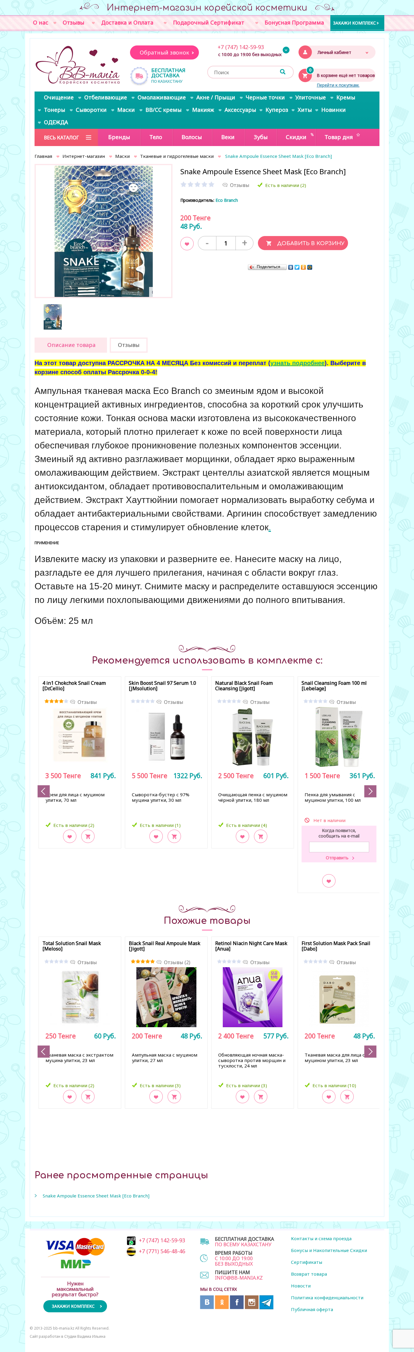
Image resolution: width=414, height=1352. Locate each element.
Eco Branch (226, 200)
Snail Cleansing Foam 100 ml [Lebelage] (334, 686)
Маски (122, 156)
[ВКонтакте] (291, 267)
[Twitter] (297, 267)
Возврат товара (309, 1274)
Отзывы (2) (177, 962)
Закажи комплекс (354, 22)
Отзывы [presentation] (128, 344)
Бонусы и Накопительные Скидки (329, 1250)
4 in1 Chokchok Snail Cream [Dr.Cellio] (74, 686)
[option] (103, 234)
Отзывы (87, 702)
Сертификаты (306, 1262)
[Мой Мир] (310, 267)
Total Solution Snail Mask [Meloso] (71, 946)
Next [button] (370, 791)
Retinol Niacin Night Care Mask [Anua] (251, 946)
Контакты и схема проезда (321, 1238)
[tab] (71, 345)
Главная (43, 156)
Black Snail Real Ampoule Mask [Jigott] (164, 946)
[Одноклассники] (303, 267)
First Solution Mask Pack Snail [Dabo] (336, 946)
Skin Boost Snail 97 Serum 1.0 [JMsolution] (162, 686)
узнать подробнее (297, 363)
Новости (301, 1286)
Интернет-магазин (83, 156)
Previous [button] (44, 791)
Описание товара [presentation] (71, 344)
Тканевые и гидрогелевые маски (177, 156)
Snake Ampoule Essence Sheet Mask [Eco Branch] (96, 1195)
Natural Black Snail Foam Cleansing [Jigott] (244, 686)
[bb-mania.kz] (78, 65)
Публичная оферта (312, 1309)
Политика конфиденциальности (327, 1297)
